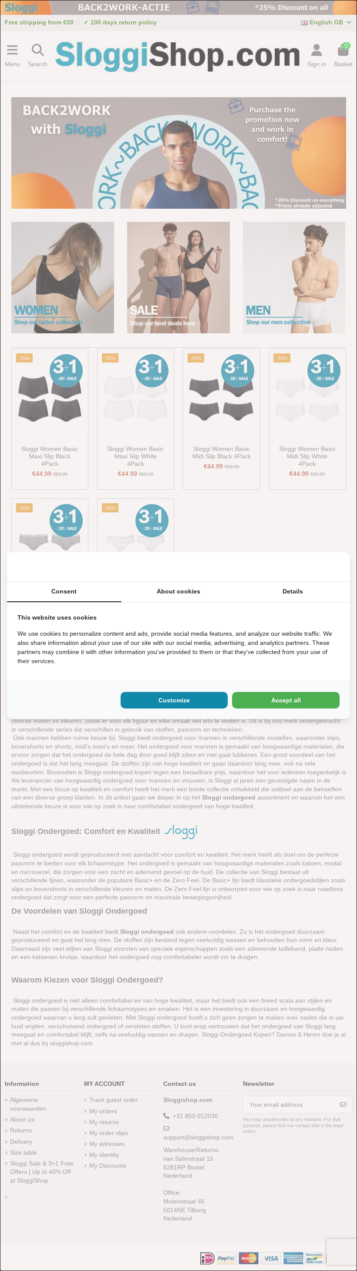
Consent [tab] (64, 591)
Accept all (286, 700)
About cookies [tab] (178, 591)
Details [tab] (293, 591)
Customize (174, 700)
